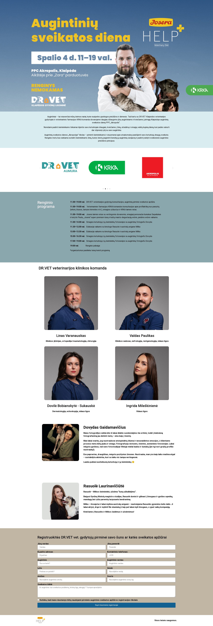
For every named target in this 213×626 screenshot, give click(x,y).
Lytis (39, 568)
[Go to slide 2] (105, 188)
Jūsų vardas (43, 544)
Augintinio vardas (115, 560)
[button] (40, 168)
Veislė (110, 568)
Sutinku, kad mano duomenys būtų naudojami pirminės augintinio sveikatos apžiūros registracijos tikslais (89, 600)
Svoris (110, 576)
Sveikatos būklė (44, 584)
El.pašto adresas (45, 552)
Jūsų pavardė (113, 544)
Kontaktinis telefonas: (117, 552)
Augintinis (42, 560)
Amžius (40, 576)
